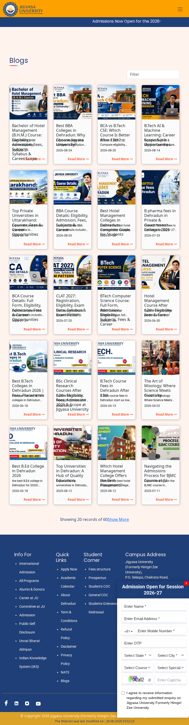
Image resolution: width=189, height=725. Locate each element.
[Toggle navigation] (180, 9)
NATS (65, 672)
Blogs (65, 681)
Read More (77, 159)
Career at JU (28, 598)
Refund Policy (66, 633)
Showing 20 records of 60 (84, 519)
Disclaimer (69, 646)
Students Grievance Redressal (103, 608)
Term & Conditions (69, 616)
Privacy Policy (66, 659)
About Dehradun (68, 599)
